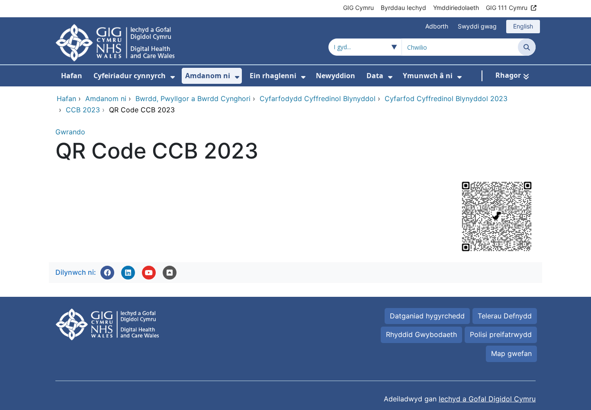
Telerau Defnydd (505, 315)
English (523, 26)
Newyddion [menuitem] (335, 75)
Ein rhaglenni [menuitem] (273, 75)
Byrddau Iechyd (403, 7)
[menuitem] (172, 77)
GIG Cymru (358, 7)
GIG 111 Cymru (506, 7)
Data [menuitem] (374, 75)
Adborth (436, 26)
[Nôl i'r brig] (169, 272)
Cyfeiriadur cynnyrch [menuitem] (129, 75)
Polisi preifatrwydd (501, 334)
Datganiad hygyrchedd (427, 315)
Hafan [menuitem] (71, 75)
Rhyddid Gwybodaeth (421, 334)
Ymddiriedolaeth (456, 7)
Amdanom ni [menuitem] (207, 75)
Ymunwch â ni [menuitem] (428, 75)
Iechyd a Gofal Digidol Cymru (487, 398)
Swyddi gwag (477, 26)
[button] (107, 272)
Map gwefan (511, 353)
